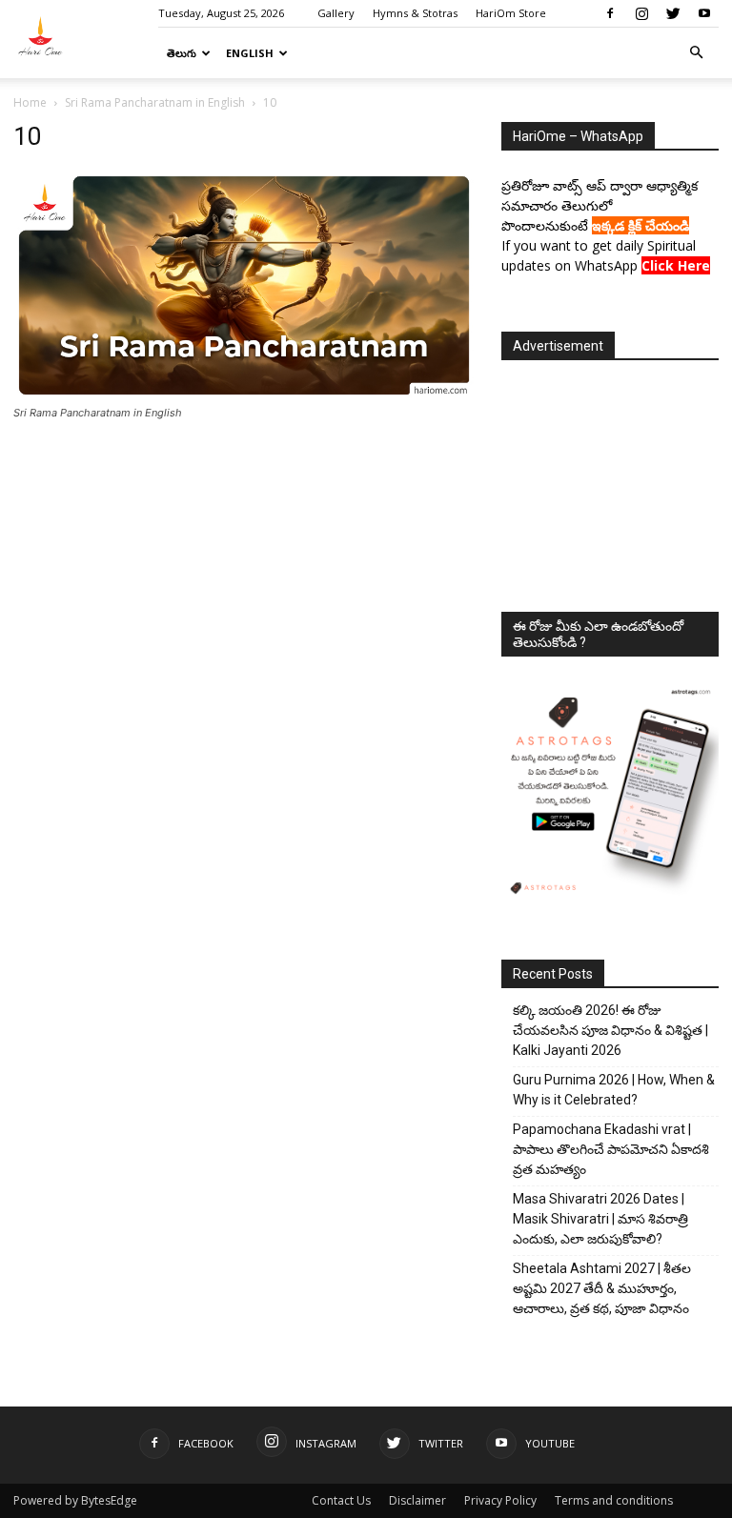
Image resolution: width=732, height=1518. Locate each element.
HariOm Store (511, 13)
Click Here (675, 265)
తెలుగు (181, 53)
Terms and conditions (614, 1500)
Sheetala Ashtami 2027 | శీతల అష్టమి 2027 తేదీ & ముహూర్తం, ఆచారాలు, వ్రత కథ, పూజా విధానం (602, 1288)
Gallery (336, 13)
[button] (696, 53)
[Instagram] (641, 13)
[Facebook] (610, 13)
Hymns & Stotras (415, 13)
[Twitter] (673, 13)
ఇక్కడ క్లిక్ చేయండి (640, 225)
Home (30, 102)
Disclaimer (417, 1500)
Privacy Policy (500, 1500)
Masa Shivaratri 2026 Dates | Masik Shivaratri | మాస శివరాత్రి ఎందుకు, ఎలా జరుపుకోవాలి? (600, 1218)
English (250, 53)
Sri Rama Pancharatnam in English (155, 102)
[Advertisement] (610, 480)
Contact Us (341, 1500)
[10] (244, 395)
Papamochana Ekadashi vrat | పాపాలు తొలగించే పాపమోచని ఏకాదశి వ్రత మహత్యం (611, 1149)
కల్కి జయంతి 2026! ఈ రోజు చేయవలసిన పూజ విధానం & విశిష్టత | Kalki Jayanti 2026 (610, 1030)
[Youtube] (704, 13)
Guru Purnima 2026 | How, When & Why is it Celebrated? (614, 1089)
